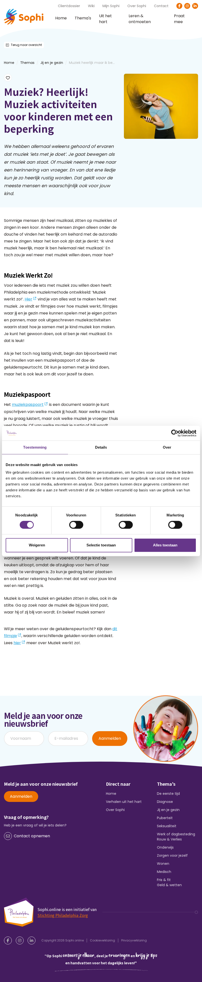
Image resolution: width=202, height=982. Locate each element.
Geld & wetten (169, 884)
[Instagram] (187, 6)
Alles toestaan (165, 545)
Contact (161, 5)
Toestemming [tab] (35, 447)
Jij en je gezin (51, 62)
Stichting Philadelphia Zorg (62, 915)
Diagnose (165, 801)
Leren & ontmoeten (140, 18)
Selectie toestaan (101, 545)
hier (17, 643)
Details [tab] (101, 447)
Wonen (163, 863)
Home (61, 18)
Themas (27, 62)
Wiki (91, 5)
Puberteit (165, 817)
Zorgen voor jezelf (172, 855)
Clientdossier (69, 5)
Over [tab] (167, 447)
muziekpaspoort (28, 404)
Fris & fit (164, 879)
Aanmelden (110, 738)
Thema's (83, 18)
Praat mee (179, 18)
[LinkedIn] (195, 6)
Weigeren (37, 545)
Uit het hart (105, 18)
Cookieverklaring (102, 940)
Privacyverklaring (134, 940)
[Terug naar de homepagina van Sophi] (23, 17)
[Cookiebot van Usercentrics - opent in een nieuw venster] (174, 433)
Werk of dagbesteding (176, 834)
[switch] (76, 525)
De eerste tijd (168, 793)
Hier (28, 299)
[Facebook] (179, 6)
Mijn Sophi (110, 5)
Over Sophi (136, 5)
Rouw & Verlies (169, 839)
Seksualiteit (166, 826)
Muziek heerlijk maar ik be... (92, 62)
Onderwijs (165, 847)
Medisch (164, 871)
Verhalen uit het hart (124, 801)
